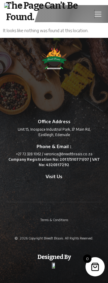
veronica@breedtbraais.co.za (68, 154)
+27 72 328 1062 (28, 154)
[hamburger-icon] (94, 14)
